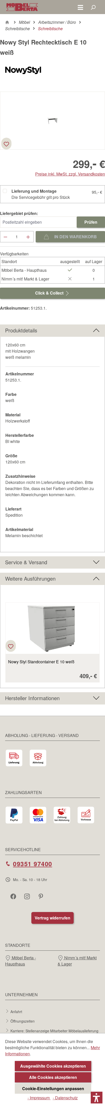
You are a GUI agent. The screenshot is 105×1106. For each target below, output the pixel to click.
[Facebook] (13, 896)
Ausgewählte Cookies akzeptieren (53, 1066)
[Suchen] (93, 7)
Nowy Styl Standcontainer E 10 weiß (41, 662)
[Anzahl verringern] (5, 236)
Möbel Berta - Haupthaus (20, 961)
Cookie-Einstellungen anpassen (53, 1088)
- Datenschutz (65, 1098)
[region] (52, 639)
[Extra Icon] (41, 896)
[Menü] (80, 7)
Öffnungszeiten (22, 1021)
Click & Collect (49, 293)
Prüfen (90, 222)
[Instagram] (27, 896)
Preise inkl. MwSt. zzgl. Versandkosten (70, 174)
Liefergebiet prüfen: (19, 213)
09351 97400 (32, 863)
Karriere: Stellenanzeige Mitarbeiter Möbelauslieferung (54, 1030)
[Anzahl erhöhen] (28, 236)
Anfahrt (16, 1011)
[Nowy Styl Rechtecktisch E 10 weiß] (52, 121)
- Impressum (39, 1098)
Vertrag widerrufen (52, 918)
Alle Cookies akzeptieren (53, 1077)
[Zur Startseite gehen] (22, 7)
